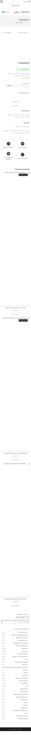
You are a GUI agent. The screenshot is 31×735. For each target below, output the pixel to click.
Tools (26, 713)
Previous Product (22, 32)
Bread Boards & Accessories (21, 643)
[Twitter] (19, 5)
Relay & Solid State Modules (20, 694)
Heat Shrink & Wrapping (21, 662)
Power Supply (24, 691)
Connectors (25, 651)
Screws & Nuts (24, 699)
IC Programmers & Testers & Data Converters (16, 667)
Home (17, 22)
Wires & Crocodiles (23, 718)
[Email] (12, 5)
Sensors (26, 702)
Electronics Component (24, 305)
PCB (26, 686)
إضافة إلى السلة (15, 605)
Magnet (26, 673)
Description (15, 102)
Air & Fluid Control (23, 632)
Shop (21, 22)
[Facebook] (17, 5)
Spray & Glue (24, 708)
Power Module (24, 689)
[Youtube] (14, 5)
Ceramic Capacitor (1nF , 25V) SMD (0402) (15, 453)
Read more (15, 314)
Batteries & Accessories (22, 637)
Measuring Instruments (22, 678)
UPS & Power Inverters (22, 716)
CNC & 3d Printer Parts (22, 646)
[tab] (15, 102)
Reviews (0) (15, 105)
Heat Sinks (25, 664)
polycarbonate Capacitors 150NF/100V (15, 599)
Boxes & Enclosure (23, 640)
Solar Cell (25, 705)
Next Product (8, 32)
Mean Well (25, 675)
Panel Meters (24, 683)
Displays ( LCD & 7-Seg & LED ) (20, 656)
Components (16, 85)
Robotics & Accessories (22, 697)
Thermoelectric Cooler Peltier (20, 710)
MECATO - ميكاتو (21, 12)
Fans (26, 659)
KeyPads (25, 670)
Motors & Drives (23, 681)
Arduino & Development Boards (19, 635)
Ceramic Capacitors (8, 305)
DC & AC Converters (22, 654)
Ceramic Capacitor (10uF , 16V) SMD (15, 307)
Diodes (21, 85)
